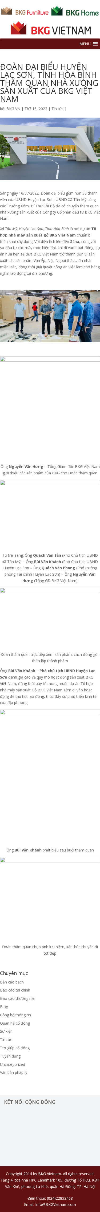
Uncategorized (12, 1064)
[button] (85, 43)
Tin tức (57, 108)
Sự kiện (6, 1031)
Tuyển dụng (10, 1056)
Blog (4, 1006)
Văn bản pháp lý (13, 1072)
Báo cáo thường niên (18, 998)
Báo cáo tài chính (15, 990)
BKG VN (13, 108)
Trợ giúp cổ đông (15, 1047)
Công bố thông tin (15, 1014)
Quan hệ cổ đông (15, 1023)
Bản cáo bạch (12, 982)
